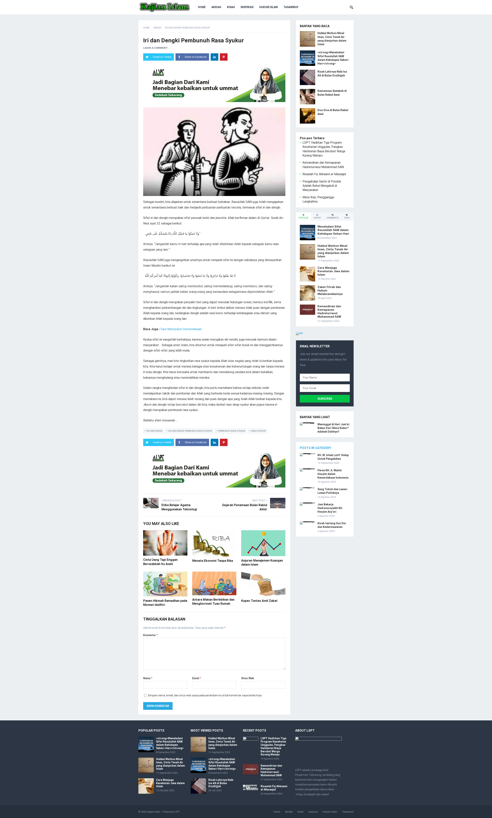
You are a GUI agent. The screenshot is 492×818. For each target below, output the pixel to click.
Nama (147, 678)
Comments (332, 218)
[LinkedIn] (214, 57)
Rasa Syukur (258, 431)
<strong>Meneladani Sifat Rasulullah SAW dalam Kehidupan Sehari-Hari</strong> (170, 743)
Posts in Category (315, 448)
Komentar (150, 635)
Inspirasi (247, 7)
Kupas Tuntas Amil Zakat (259, 601)
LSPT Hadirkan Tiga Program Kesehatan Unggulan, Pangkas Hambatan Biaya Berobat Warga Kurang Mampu (273, 746)
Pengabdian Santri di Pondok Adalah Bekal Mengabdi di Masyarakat (322, 186)
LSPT (177, 811)
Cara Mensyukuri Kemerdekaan (181, 329)
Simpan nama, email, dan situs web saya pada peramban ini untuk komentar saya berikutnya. (205, 695)
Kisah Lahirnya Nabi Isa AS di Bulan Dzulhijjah (220, 783)
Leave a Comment (155, 47)
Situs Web (247, 678)
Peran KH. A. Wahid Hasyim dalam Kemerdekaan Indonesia (332, 474)
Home (202, 7)
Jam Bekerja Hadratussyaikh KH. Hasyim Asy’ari (330, 508)
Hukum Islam (268, 7)
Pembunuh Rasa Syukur (231, 431)
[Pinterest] (224, 57)
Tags (347, 218)
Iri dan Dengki (154, 431)
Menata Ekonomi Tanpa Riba (212, 561)
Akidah (216, 7)
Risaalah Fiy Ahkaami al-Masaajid (324, 174)
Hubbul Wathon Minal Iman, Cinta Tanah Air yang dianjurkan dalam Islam (333, 251)
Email (196, 678)
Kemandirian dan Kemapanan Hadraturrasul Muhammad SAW (329, 312)
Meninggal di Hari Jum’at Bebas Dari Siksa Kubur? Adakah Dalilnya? (333, 428)
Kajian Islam (153, 811)
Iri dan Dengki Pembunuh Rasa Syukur (190, 431)
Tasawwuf (290, 7)
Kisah (231, 7)
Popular (303, 218)
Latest (317, 218)
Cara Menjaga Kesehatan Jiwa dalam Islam (333, 271)
